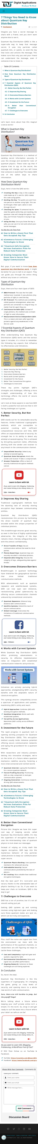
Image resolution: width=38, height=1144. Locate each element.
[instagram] (19, 1128)
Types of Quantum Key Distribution (18, 80)
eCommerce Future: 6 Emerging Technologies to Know (18, 240)
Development (7, 27)
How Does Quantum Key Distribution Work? (20, 75)
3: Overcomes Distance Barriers (19, 95)
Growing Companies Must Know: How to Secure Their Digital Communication (16, 257)
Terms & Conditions (21, 1135)
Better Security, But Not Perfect (19, 88)
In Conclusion (10, 114)
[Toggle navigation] (3, 11)
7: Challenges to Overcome (18, 111)
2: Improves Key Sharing (17, 92)
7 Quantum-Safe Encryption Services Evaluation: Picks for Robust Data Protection (17, 248)
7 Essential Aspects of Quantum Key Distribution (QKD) (20, 84)
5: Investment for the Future (18, 102)
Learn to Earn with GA (19, 482)
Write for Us (32, 1135)
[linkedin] (24, 1128)
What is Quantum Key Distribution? (18, 70)
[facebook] (8, 1128)
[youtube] (29, 1128)
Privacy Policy (11, 1135)
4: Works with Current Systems (19, 99)
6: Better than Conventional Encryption (22, 107)
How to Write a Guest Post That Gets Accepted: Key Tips (18, 234)
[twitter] (14, 1128)
